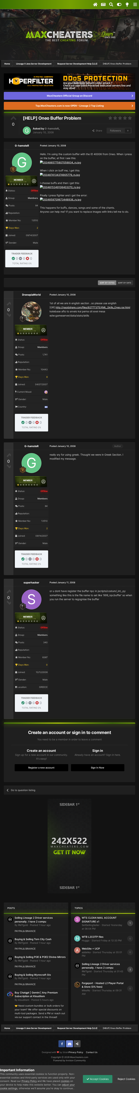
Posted (40, 925)
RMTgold (23, 925)
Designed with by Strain (55, 1052)
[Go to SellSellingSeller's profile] (77, 919)
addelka (86, 952)
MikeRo (86, 990)
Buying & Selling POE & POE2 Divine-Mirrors (40, 957)
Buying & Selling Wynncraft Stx (33, 974)
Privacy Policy (76, 1052)
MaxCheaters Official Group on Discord (69, 95)
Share (98, 130)
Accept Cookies (99, 1078)
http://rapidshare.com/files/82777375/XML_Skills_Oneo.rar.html (93, 307)
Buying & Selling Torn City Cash (33, 939)
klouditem (23, 999)
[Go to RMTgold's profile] (10, 919)
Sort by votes (107, 283)
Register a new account (41, 767)
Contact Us (91, 1052)
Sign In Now (97, 767)
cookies (65, 1081)
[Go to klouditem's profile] (10, 994)
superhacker (31, 582)
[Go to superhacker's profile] (31, 599)
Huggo (85, 940)
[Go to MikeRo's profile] (77, 985)
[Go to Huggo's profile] (77, 938)
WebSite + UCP (91, 948)
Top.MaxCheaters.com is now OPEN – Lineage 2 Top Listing (69, 105)
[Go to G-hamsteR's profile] (27, 131)
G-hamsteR (52, 128)
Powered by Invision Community (69, 1060)
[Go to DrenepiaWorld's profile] (31, 312)
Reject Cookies (126, 1078)
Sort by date (124, 283)
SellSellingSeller (91, 925)
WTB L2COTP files (92, 936)
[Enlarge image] (60, 162)
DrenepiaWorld (31, 294)
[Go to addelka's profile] (77, 950)
